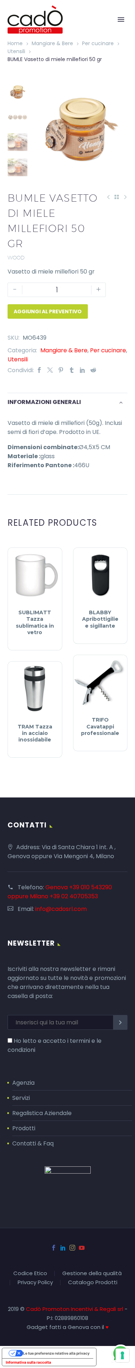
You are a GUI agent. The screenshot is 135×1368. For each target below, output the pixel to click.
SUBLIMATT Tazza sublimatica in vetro (35, 622)
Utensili (16, 51)
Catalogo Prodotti (92, 1282)
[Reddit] (93, 370)
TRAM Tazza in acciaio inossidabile (35, 733)
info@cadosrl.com (61, 909)
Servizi (21, 1098)
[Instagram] (72, 1248)
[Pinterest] (60, 370)
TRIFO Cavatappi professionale (100, 726)
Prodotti (23, 1128)
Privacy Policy (35, 1282)
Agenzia (23, 1083)
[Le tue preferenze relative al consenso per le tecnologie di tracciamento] (122, 1355)
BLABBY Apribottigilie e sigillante (100, 619)
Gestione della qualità (92, 1273)
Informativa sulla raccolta (28, 1362)
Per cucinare (98, 43)
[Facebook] (39, 370)
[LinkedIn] (82, 370)
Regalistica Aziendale (42, 1113)
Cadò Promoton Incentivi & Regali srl (75, 1309)
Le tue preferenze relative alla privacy (56, 1353)
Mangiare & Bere (52, 43)
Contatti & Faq (33, 1143)
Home (15, 43)
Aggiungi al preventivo (48, 311)
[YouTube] (82, 1248)
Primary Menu (120, 19)
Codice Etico (30, 1273)
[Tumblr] (71, 370)
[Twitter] (50, 370)
